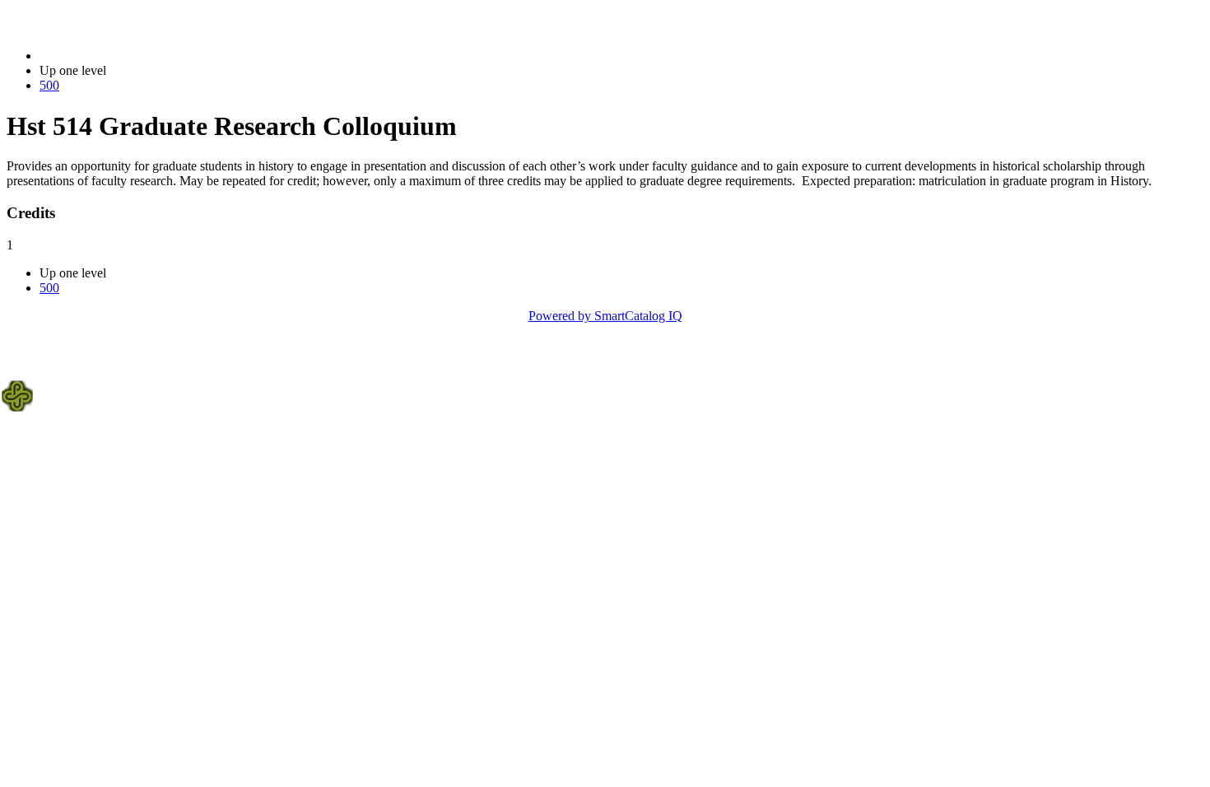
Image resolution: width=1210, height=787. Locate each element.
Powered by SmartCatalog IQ (605, 316)
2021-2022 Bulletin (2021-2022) (124, 56)
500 (49, 85)
